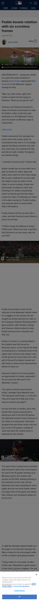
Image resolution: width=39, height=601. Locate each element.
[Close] (36, 574)
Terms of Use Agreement (21, 586)
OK (19, 597)
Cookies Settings (19, 591)
